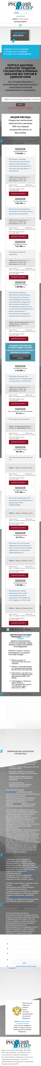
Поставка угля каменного (19, 419)
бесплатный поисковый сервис (21, 897)
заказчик (34, 877)
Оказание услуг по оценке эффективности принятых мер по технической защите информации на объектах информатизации (20, 547)
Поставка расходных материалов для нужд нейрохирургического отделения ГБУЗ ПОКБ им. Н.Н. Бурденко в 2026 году (19, 595)
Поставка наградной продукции (17, 253)
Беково (20, 12)
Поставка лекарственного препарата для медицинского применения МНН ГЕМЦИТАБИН (21, 501)
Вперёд (28, 629)
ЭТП (24, 963)
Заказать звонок (20, 16)
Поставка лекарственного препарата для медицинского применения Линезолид (21, 211)
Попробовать (19, 33)
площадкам (16, 885)
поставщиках (26, 873)
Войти (15, 19)
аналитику (17, 804)
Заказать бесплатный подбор (20, 357)
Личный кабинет (20, 21)
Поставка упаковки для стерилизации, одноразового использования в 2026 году (21, 379)
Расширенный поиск (20, 108)
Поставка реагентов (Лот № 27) (21, 459)
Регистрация (23, 19)
